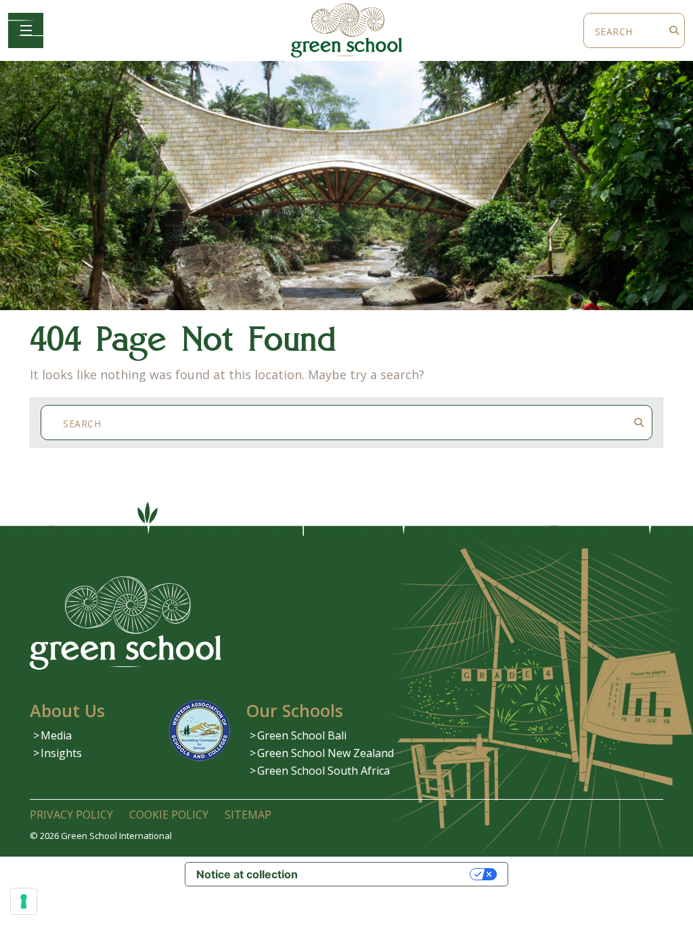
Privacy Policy (71, 814)
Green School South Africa (323, 770)
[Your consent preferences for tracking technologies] (24, 901)
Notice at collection (247, 874)
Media (56, 735)
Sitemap (248, 814)
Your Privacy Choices (390, 874)
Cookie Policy (168, 814)
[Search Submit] (674, 30)
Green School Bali (301, 735)
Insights (61, 753)
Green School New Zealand (325, 753)
